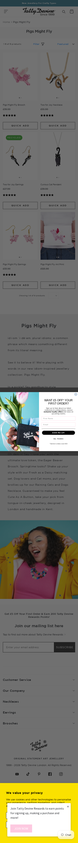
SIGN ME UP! (58, 433)
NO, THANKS (58, 438)
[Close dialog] (76, 394)
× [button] (68, 806)
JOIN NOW (21, 828)
